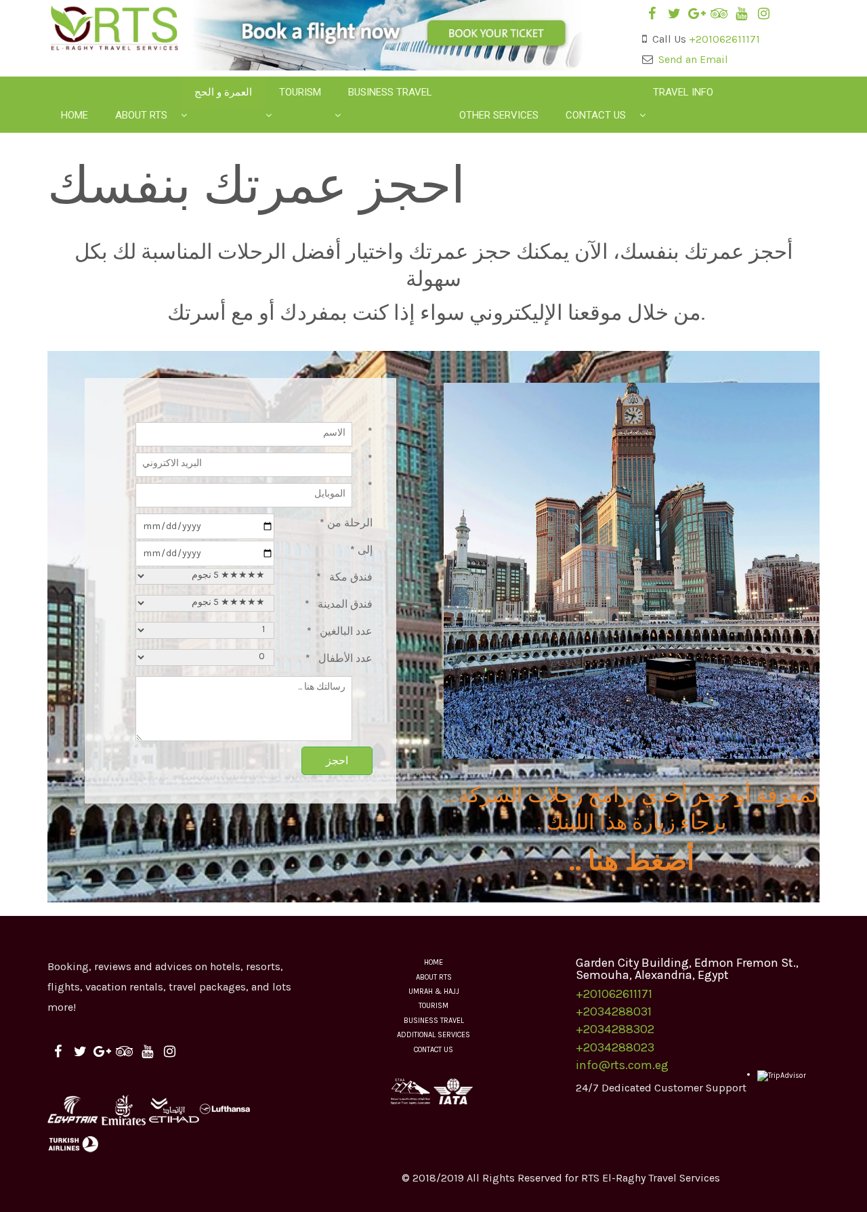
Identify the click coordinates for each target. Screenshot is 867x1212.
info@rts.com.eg (622, 1065)
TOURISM (433, 1005)
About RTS (141, 115)
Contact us (596, 115)
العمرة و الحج (223, 92)
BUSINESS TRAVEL (434, 1020)
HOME (433, 962)
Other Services (498, 115)
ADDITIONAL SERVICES (433, 1034)
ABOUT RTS (434, 977)
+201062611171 (724, 39)
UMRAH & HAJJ (433, 991)
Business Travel (390, 92)
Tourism (300, 92)
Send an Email (693, 59)
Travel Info (683, 92)
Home (74, 115)
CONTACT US (433, 1049)
